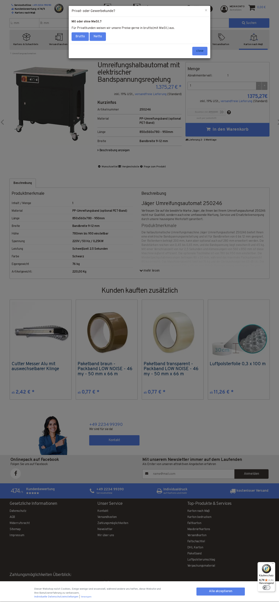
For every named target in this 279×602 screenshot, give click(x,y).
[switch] (266, 587)
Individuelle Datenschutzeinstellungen (56, 596)
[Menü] (273, 564)
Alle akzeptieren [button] (220, 591)
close (199, 51)
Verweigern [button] (86, 597)
